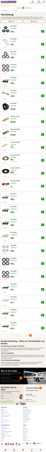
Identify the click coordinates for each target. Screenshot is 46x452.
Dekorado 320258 (15, 180)
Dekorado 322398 (15, 168)
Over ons (2, 419)
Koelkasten (3, 434)
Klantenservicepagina (6, 393)
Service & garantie (4, 416)
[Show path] (10, 10)
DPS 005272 (13, 90)
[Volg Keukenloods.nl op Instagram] (8, 444)
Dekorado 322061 (15, 116)
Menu (44, 2)
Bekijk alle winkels (26, 440)
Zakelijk (2, 422)
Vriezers (2, 438)
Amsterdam (25, 428)
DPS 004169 (13, 103)
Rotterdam (25, 432)
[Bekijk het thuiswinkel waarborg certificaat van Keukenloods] (39, 443)
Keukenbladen (25, 415)
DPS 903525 (13, 284)
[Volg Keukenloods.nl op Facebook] (11, 444)
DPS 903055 (13, 39)
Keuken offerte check (27, 410)
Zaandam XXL (25, 437)
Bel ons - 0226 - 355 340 (8, 395)
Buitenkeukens (26, 409)
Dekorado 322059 (15, 129)
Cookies (17, 446)
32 (27, 335)
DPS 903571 (13, 51)
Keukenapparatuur (5, 425)
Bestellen (2, 410)
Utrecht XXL (25, 435)
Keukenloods (4, 407)
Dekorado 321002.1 (15, 142)
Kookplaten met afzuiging (6, 435)
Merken (2, 440)
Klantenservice (4, 409)
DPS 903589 (13, 271)
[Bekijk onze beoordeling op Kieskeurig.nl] (35, 399)
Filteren (12, 21)
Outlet (24, 422)
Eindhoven (25, 429)
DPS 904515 (13, 310)
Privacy (13, 446)
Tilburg (24, 434)
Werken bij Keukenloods (5, 420)
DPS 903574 (13, 64)
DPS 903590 (13, 258)
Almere (24, 426)
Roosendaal (25, 431)
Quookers (3, 437)
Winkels (25, 425)
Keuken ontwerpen (26, 413)
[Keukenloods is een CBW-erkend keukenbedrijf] (18, 445)
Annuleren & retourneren (6, 415)
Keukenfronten (26, 416)
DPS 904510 (13, 206)
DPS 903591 (13, 245)
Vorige (3, 10)
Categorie (35, 21)
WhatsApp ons (6, 398)
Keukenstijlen (25, 420)
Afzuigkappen (3, 426)
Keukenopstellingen (27, 419)
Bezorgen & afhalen (5, 412)
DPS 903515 (13, 77)
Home (6, 10)
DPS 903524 (13, 297)
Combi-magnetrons (5, 428)
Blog (2, 418)
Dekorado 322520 (15, 155)
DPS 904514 (13, 322)
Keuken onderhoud (26, 412)
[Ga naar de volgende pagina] (30, 335)
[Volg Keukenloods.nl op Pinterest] (6, 444)
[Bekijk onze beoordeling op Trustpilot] (35, 394)
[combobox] (23, 5)
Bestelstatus (32, 2)
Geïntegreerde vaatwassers (6, 431)
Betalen (2, 413)
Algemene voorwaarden (25, 446)
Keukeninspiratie (26, 418)
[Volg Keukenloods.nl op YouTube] (13, 444)
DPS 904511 (13, 193)
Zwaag (24, 438)
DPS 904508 (13, 232)
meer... (43, 18)
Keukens (25, 407)
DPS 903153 (13, 26)
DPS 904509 (13, 219)
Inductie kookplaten (5, 432)
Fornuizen (3, 429)
